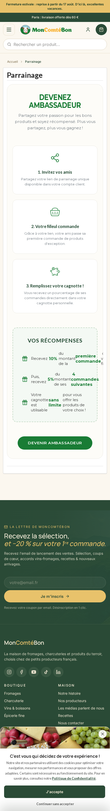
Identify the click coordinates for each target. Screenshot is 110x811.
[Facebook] (21, 672)
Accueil (12, 62)
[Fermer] (102, 734)
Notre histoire (69, 693)
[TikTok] (46, 672)
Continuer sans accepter (55, 804)
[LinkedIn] (58, 672)
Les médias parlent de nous (81, 708)
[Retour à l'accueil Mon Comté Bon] (43, 30)
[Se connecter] (88, 29)
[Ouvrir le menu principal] (9, 29)
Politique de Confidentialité (74, 778)
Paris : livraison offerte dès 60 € (55, 17)
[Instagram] (9, 672)
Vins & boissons (17, 708)
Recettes (65, 715)
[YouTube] (34, 672)
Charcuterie (14, 701)
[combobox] (55, 44)
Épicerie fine (14, 715)
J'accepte (54, 792)
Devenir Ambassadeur (55, 442)
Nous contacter (71, 723)
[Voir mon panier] (101, 29)
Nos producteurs (72, 701)
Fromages (12, 693)
